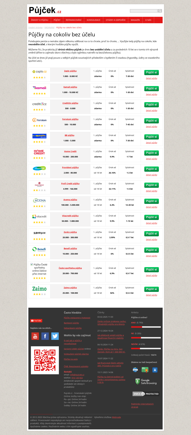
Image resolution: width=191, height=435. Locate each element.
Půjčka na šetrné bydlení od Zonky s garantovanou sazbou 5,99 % (111, 379)
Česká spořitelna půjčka (70, 268)
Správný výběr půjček (74, 348)
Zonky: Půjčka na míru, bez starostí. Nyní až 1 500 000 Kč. (111, 350)
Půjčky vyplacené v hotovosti (77, 317)
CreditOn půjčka (70, 103)
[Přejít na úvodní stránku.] (45, 14)
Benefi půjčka (70, 248)
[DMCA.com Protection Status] (146, 396)
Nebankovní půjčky (73, 328)
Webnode (116, 417)
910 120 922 (77, 377)
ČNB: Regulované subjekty (76, 366)
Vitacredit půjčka (70, 215)
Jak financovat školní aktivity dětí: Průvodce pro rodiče (110, 364)
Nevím (134, 344)
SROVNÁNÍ (49, 27)
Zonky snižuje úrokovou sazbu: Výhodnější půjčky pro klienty (111, 322)
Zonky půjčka (70, 232)
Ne (132, 333)
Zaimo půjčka (70, 287)
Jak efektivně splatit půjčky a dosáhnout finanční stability (110, 336)
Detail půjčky (151, 78)
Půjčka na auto (71, 359)
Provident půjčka (70, 167)
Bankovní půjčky (71, 323)
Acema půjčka (70, 199)
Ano (133, 322)
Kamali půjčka (70, 87)
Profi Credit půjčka (70, 183)
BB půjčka (69, 135)
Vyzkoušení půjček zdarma (76, 354)
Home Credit (70, 151)
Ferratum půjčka (70, 119)
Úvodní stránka (35, 27)
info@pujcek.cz (77, 374)
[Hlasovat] (146, 327)
